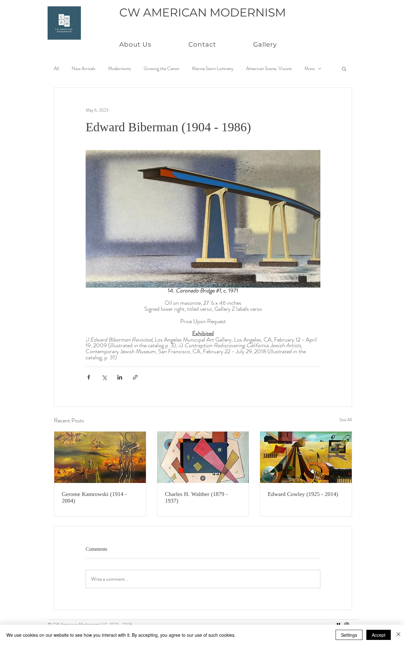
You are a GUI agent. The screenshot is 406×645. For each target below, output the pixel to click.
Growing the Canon (161, 68)
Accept (378, 635)
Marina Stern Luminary (212, 68)
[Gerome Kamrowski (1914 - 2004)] (100, 457)
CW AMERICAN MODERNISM (202, 12)
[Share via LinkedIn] (120, 377)
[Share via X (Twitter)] (104, 377)
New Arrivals (83, 68)
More (309, 68)
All (56, 68)
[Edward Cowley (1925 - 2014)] (306, 457)
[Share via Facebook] (89, 377)
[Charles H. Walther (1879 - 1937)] (203, 457)
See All (345, 419)
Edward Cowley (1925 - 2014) (303, 494)
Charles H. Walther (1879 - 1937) (196, 497)
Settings (349, 635)
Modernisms (119, 68)
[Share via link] (135, 377)
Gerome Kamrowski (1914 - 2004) (94, 497)
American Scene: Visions (269, 68)
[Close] (398, 635)
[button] (344, 68)
